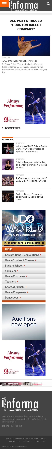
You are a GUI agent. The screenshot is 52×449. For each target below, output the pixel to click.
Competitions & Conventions (22, 254)
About (44, 439)
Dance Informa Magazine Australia (21, 439)
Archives (27, 442)
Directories (40, 442)
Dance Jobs (11, 297)
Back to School (14, 265)
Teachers (10, 281)
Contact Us (14, 442)
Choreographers (15, 286)
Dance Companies (15, 292)
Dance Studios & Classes (19, 260)
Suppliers (10, 270)
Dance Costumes (15, 276)
